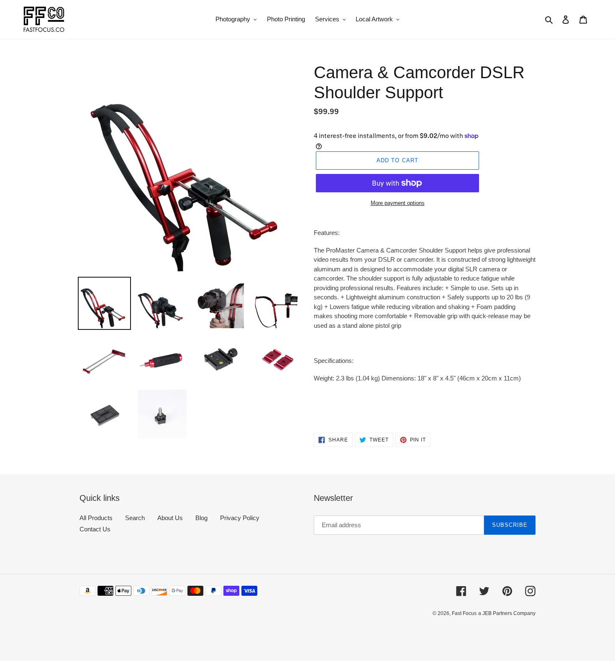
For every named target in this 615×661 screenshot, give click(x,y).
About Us (170, 517)
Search (135, 517)
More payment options (398, 203)
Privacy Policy (239, 517)
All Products (96, 517)
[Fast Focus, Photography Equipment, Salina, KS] (110, 632)
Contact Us (94, 529)
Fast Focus (464, 613)
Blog (201, 517)
